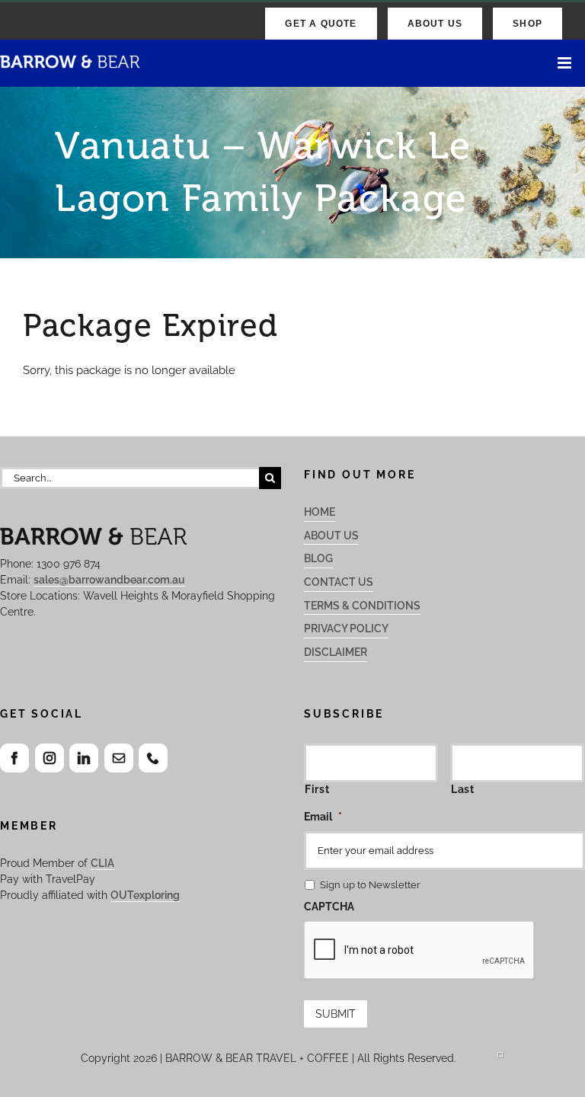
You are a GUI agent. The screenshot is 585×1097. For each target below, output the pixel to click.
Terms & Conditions (362, 606)
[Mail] (118, 758)
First (317, 789)
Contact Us (338, 582)
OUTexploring (145, 895)
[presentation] (419, 950)
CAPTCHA (329, 906)
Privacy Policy (346, 628)
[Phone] (153, 758)
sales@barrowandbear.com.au (109, 580)
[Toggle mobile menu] (566, 63)
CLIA (102, 863)
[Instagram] (49, 758)
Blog (318, 558)
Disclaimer (335, 652)
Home (319, 512)
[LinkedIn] (83, 758)
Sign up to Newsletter (370, 885)
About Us (331, 535)
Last (463, 789)
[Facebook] (14, 758)
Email (323, 817)
